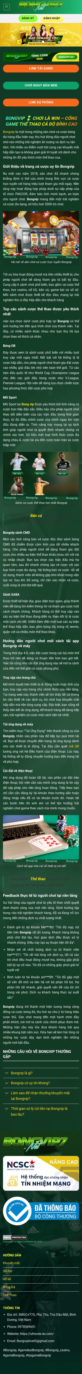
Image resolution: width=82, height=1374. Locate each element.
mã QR (73, 746)
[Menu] (6, 7)
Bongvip (9, 132)
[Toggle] (7, 1073)
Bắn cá (36, 515)
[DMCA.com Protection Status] (15, 1237)
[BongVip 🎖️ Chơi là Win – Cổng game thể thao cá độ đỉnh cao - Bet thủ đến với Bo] (41, 7)
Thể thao (37, 879)
